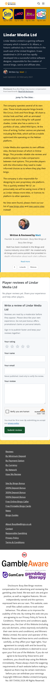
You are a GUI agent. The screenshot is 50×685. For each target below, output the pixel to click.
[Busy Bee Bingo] (10, 3)
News (8, 510)
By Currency (11, 465)
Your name (9, 353)
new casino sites (36, 206)
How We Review (13, 474)
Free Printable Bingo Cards (18, 506)
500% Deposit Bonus (16, 497)
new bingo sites (16, 206)
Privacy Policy (12, 537)
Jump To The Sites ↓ (25, 97)
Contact (9, 528)
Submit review (15, 430)
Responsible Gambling (16, 533)
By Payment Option (15, 460)
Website (33, 267)
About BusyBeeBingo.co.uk (18, 524)
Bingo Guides (12, 515)
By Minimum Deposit (16, 456)
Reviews (9, 451)
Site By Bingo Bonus (15, 483)
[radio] (6, 346)
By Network (11, 469)
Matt (22, 72)
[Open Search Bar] (38, 3)
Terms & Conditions (15, 542)
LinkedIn (22, 267)
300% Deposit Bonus (16, 492)
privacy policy (13, 423)
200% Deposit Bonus (16, 487)
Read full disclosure (25, 91)
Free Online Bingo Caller (17, 501)
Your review (10, 381)
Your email (9, 365)
